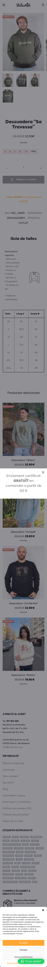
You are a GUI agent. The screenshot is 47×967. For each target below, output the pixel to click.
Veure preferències (23, 957)
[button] (43, 910)
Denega (23, 950)
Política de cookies (14, 963)
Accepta (23, 943)
